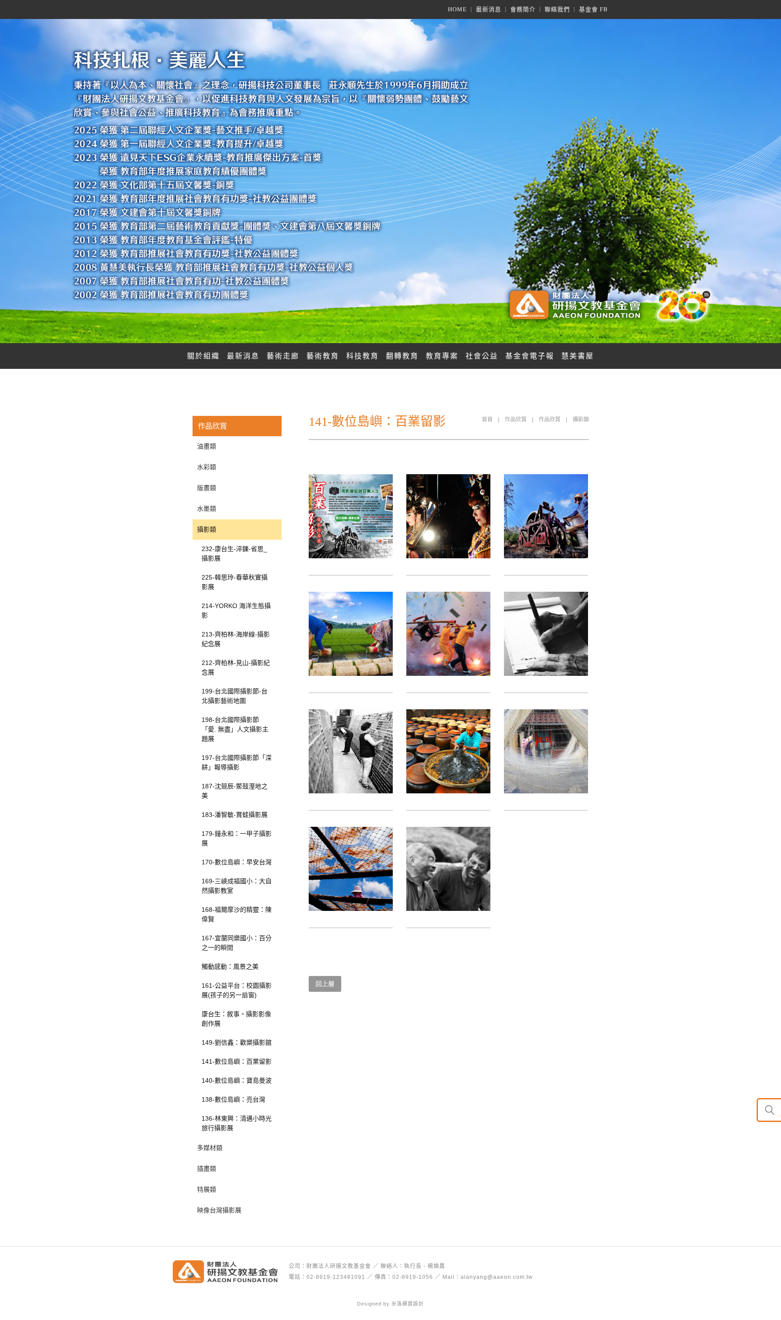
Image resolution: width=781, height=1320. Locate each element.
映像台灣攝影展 (219, 1210)
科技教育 (362, 356)
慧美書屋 (577, 356)
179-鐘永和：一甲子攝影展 (237, 838)
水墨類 (206, 508)
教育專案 (442, 356)
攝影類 (581, 419)
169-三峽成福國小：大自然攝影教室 (237, 885)
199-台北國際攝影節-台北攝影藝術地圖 (235, 696)
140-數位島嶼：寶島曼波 (237, 1080)
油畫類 (206, 446)
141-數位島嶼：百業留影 (237, 1061)
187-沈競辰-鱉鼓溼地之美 (235, 791)
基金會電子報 (529, 356)
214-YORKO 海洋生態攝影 (236, 610)
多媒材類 (209, 1147)
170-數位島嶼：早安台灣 (237, 862)
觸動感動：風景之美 (230, 966)
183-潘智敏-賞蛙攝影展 (235, 814)
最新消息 (243, 356)
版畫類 (206, 487)
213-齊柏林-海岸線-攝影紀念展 (236, 639)
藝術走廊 (283, 356)
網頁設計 (413, 1303)
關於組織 (203, 356)
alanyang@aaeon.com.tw (497, 1277)
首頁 (487, 419)
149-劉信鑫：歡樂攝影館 (237, 1042)
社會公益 (482, 356)
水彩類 (206, 467)
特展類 (206, 1189)
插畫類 (206, 1168)
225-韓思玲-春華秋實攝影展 (235, 582)
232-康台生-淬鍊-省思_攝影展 (234, 553)
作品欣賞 (516, 419)
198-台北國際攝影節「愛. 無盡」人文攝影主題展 (235, 729)
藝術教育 (322, 356)
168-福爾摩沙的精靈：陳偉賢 (237, 914)
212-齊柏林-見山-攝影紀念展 (236, 667)
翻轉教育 (402, 356)
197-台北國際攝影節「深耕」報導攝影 (237, 762)
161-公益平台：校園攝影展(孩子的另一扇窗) (237, 990)
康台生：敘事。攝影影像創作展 (236, 1018)
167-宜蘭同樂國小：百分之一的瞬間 (237, 942)
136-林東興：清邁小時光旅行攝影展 (237, 1123)
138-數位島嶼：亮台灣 (233, 1099)
